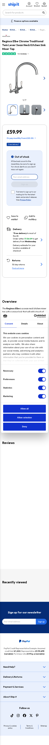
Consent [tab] (9, 323)
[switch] (42, 379)
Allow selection (24, 417)
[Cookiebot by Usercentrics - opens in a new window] (34, 316)
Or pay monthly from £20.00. (20, 138)
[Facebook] (24, 715)
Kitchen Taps (23, 30)
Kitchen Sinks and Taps (13, 30)
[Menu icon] (3, 4)
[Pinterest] (37, 715)
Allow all (24, 408)
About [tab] (40, 323)
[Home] (13, 5)
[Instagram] (18, 715)
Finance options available (26, 21)
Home (5, 30)
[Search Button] (43, 12)
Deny (24, 426)
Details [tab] (24, 323)
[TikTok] (12, 715)
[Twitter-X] (31, 715)
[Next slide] (44, 78)
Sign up (24, 184)
